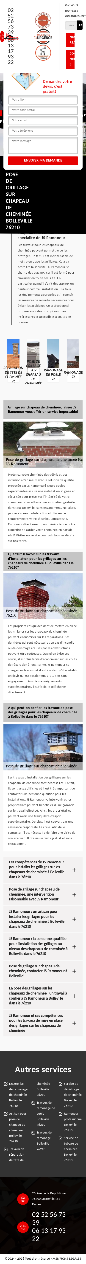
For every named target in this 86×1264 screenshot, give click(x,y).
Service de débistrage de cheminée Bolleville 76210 (73, 1095)
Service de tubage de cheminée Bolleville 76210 (71, 1149)
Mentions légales (67, 1259)
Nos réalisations (72, 39)
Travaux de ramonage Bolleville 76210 (44, 1141)
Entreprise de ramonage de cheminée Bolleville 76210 (18, 1095)
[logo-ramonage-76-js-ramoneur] (11, 36)
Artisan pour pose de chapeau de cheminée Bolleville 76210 (17, 1127)
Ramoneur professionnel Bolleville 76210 (73, 1122)
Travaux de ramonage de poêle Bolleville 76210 (46, 1114)
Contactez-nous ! (72, 59)
